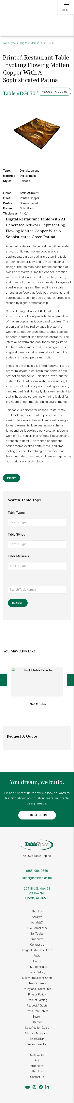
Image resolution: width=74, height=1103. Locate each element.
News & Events (37, 983)
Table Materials (18, 556)
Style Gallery (37, 1038)
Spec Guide (37, 1054)
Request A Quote (37, 1005)
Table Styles (16, 534)
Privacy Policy (37, 994)
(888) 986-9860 (37, 871)
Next (70, 680)
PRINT (11, 478)
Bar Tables (37, 933)
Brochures (37, 939)
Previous (3, 680)
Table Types (16, 513)
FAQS (37, 1060)
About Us (37, 911)
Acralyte (37, 917)
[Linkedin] (47, 1087)
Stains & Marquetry (37, 1033)
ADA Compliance (37, 928)
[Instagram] (34, 1087)
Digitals (25, 43)
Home (37, 961)
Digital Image (28, 176)
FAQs (37, 955)
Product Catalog (37, 1000)
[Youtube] (27, 1087)
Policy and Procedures (37, 989)
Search (37, 1016)
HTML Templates (37, 966)
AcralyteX (37, 922)
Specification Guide (37, 1027)
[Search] (51, 9)
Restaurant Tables (37, 1011)
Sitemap (37, 1022)
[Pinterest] (41, 1087)
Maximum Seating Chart (37, 977)
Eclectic (25, 181)
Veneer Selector (37, 1044)
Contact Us (37, 815)
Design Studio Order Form (37, 950)
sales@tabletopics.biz (37, 878)
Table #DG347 (37, 704)
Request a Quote (54, 91)
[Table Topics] (16, 9)
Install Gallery (37, 972)
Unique (35, 43)
